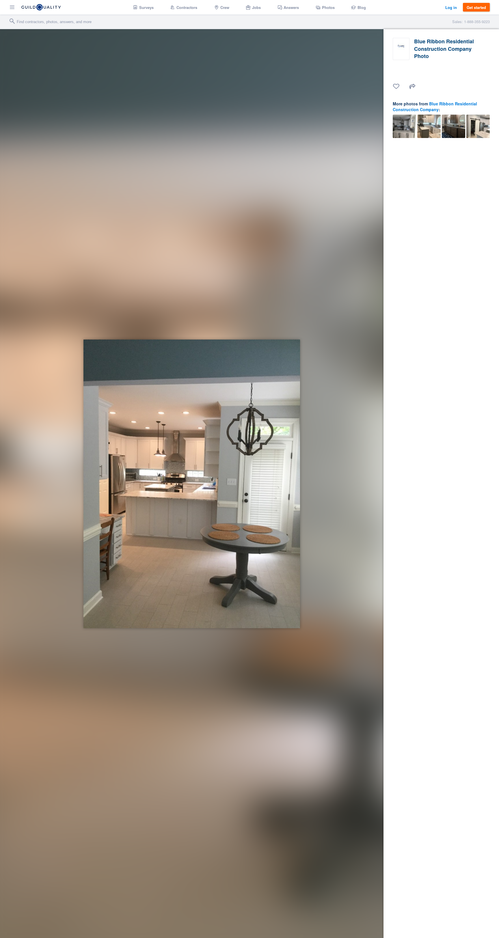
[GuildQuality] (41, 7)
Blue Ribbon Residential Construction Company (435, 106)
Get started (476, 7)
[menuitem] (143, 7)
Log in (451, 7)
